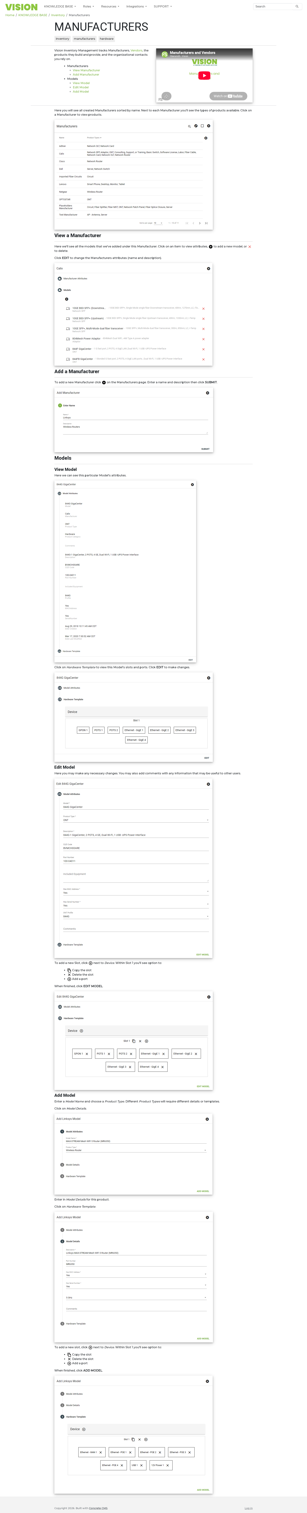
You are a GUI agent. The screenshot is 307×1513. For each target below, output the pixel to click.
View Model (81, 83)
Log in (249, 1508)
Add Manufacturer (86, 74)
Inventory (58, 15)
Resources (109, 6)
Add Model (81, 91)
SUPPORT (161, 6)
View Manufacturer (86, 70)
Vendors (136, 50)
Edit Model (81, 87)
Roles (87, 6)
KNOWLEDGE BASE (59, 6)
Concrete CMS (98, 1508)
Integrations (135, 6)
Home (9, 15)
